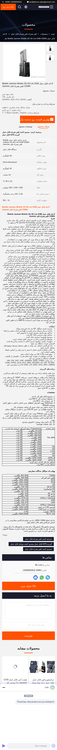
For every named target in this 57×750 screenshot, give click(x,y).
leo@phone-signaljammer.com (42, 2)
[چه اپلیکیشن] (41, 577)
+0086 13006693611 (13, 2)
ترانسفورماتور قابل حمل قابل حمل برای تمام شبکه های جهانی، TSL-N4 (42, 681)
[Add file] (53, 746)
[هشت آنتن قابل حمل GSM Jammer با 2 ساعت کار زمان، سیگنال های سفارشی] (15, 666)
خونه (53, 34)
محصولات (44, 34)
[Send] (4, 746)
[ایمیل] (35, 577)
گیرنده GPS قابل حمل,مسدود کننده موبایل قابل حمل (31, 544)
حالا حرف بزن (8, 7)
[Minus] (3, 687)
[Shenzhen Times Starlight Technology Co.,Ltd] (44, 7)
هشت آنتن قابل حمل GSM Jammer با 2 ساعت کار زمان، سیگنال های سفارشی (15, 681)
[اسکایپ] (47, 577)
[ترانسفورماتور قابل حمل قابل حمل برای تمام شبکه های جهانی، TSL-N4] (42, 666)
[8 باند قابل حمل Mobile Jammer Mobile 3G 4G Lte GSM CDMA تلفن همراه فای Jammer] (24, 62)
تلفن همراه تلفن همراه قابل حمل (24, 34)
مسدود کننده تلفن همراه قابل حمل (38, 539)
